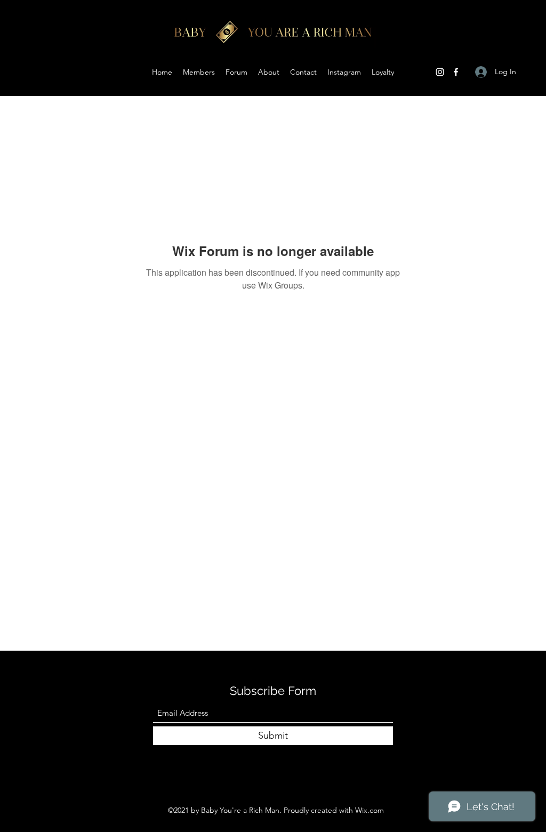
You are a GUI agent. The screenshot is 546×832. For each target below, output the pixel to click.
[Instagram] (440, 72)
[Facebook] (456, 72)
